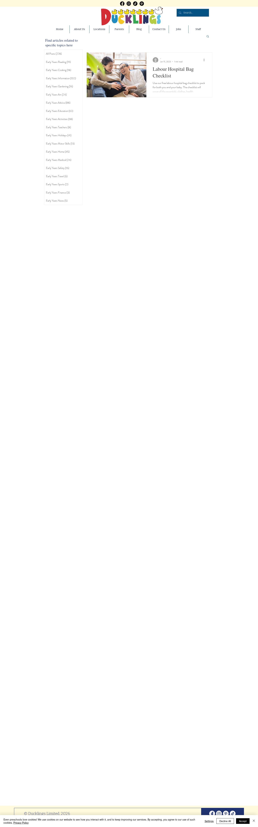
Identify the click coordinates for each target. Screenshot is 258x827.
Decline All (225, 821)
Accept (243, 821)
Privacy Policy (21, 822)
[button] (207, 36)
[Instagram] (129, 3)
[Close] (254, 821)
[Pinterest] (142, 3)
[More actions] (205, 60)
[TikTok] (135, 3)
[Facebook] (122, 3)
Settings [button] (209, 821)
